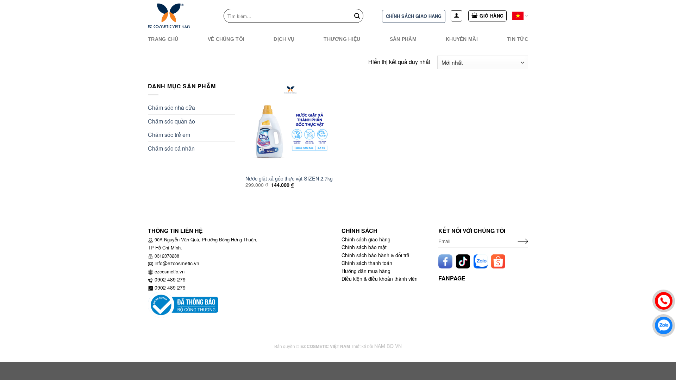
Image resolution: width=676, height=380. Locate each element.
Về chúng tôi (226, 39)
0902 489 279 (170, 279)
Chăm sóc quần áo (171, 121)
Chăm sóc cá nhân (171, 148)
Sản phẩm (403, 39)
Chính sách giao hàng (414, 16)
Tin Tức (517, 39)
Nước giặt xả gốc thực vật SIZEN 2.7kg (289, 178)
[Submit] (357, 16)
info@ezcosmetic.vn (177, 263)
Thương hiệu (342, 39)
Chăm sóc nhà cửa (171, 107)
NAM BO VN (388, 345)
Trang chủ (163, 39)
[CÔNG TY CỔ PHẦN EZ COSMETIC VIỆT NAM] (176, 16)
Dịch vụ (284, 39)
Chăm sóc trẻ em (169, 135)
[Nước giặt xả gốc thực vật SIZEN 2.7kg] (290, 126)
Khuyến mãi (462, 39)
